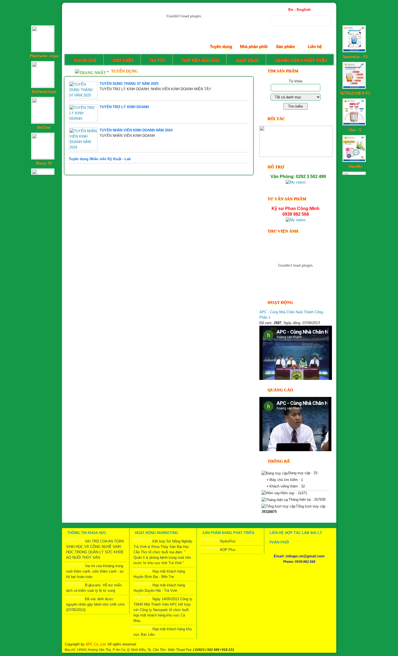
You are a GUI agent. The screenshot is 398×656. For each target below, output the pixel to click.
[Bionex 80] (43, 161)
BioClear (43, 94)
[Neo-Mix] (354, 128)
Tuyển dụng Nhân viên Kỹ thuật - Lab (100, 159)
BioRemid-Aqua (43, 59)
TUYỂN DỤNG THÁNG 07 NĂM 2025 (129, 84)
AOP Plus (228, 550)
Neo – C (354, 97)
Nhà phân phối (253, 46)
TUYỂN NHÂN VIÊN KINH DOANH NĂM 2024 (136, 130)
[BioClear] (43, 89)
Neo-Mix (354, 133)
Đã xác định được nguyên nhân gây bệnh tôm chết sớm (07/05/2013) (95, 604)
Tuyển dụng (221, 46)
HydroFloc (228, 541)
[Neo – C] (354, 91)
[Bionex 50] (43, 125)
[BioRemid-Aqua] (43, 53)
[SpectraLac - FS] (354, 18)
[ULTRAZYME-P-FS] (354, 55)
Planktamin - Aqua (43, 23)
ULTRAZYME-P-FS (355, 60)
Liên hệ (315, 46)
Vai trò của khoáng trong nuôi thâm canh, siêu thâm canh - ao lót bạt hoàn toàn (94, 571)
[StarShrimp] (354, 164)
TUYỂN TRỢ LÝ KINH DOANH (124, 107)
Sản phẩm (285, 46)
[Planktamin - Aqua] (43, 17)
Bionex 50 (43, 130)
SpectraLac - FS (355, 24)
